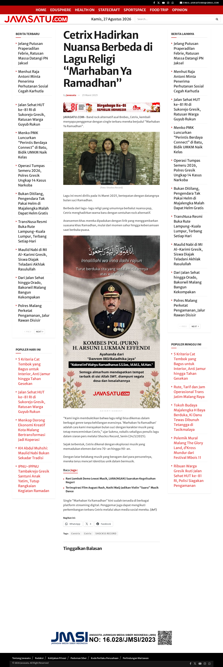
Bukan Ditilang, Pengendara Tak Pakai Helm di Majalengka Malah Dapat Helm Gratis (33, 203)
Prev (28, 331)
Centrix (75, 533)
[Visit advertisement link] (111, 107)
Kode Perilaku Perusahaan (104, 658)
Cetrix (87, 533)
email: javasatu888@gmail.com (201, 3)
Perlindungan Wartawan (136, 658)
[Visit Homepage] (44, 19)
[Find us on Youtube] (163, 3)
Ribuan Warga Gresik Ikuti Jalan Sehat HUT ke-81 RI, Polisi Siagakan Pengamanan (189, 476)
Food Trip (159, 10)
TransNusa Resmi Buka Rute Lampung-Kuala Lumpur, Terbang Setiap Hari (32, 231)
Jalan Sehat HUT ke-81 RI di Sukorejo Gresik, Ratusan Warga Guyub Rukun (31, 114)
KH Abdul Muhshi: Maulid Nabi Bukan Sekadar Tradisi (33, 453)
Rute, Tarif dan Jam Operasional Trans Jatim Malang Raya (189, 392)
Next (39, 331)
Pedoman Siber (79, 658)
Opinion (179, 10)
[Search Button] (217, 19)
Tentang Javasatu (21, 658)
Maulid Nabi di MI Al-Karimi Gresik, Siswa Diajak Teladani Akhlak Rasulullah (32, 259)
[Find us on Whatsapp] (173, 3)
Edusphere (60, 10)
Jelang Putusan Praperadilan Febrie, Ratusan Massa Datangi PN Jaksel (33, 53)
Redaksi (39, 658)
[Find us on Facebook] (154, 3)
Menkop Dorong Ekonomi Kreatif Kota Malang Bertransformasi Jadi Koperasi (31, 430)
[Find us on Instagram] (168, 3)
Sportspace (135, 10)
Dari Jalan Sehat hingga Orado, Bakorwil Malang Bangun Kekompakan (32, 287)
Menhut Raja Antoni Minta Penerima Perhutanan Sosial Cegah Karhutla (33, 81)
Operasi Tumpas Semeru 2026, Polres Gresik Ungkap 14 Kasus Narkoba (32, 175)
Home (41, 10)
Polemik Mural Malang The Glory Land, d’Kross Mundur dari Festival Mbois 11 (188, 448)
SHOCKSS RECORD (105, 533)
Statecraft (109, 10)
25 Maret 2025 (90, 95)
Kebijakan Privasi (57, 658)
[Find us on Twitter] (158, 3)
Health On (84, 10)
